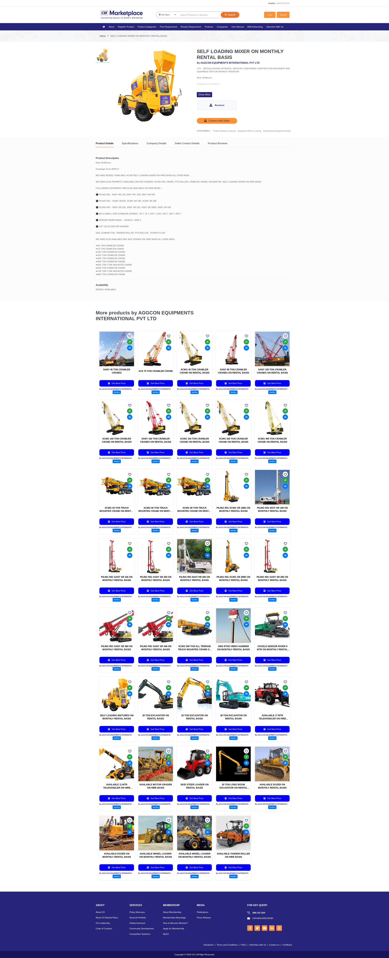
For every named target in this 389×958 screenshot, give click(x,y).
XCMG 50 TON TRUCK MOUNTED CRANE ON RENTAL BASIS (117, 510)
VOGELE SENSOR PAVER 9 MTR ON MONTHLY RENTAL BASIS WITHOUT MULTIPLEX (272, 648)
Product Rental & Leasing (224, 131)
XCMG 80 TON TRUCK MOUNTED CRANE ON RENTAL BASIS (194, 510)
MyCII (166, 934)
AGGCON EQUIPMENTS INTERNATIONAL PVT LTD (230, 63)
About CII (100, 912)
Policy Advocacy (137, 912)
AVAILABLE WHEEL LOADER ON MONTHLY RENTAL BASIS (155, 855)
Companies (222, 27)
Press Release (204, 917)
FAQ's (243, 945)
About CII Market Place (107, 917)
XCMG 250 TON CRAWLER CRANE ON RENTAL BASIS (233, 440)
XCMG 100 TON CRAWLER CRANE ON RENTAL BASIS (117, 440)
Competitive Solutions (139, 934)
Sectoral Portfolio (137, 917)
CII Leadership (103, 923)
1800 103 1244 (283, 3)
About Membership (172, 912)
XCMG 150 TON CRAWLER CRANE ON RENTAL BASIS (194, 440)
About (111, 27)
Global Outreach (137, 923)
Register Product (126, 27)
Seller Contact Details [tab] (187, 143)
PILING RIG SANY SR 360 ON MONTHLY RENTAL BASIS (117, 648)
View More (117, 392)
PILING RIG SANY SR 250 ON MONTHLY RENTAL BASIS (155, 578)
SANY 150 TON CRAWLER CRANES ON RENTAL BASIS (155, 440)
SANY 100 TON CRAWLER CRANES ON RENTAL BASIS (272, 371)
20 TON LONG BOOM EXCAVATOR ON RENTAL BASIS (233, 786)
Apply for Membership (173, 928)
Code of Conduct (104, 928)
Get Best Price (118, 383)
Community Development (141, 928)
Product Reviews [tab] (217, 143)
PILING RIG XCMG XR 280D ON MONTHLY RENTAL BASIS (233, 578)
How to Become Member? (175, 923)
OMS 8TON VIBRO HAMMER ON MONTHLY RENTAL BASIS (233, 648)
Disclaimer (209, 945)
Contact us (274, 945)
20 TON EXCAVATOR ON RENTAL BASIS (155, 717)
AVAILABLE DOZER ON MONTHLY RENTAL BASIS (272, 786)
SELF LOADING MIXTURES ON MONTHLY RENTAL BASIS (117, 717)
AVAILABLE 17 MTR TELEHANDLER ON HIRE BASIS (272, 717)
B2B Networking (255, 27)
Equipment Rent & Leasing (249, 131)
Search (231, 14)
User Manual (237, 27)
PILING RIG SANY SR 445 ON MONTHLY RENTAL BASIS (155, 648)
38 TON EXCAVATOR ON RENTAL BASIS (233, 717)
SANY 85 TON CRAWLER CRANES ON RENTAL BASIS (233, 371)
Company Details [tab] (156, 143)
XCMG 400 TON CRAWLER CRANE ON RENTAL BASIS (272, 440)
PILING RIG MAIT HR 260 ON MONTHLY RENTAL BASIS (194, 578)
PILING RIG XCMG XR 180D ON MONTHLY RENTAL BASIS (233, 509)
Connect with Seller (219, 120)
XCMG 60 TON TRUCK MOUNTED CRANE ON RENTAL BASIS (155, 510)
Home (103, 36)
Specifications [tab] (130, 143)
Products (209, 27)
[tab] (103, 55)
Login (269, 15)
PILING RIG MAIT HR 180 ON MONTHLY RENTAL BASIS (272, 509)
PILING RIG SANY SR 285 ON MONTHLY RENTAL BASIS (272, 578)
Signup (283, 15)
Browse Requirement (191, 27)
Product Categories (147, 27)
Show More (204, 94)
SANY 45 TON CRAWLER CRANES (116, 371)
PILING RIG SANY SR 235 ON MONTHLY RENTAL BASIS (117, 578)
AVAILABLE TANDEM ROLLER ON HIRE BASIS (233, 855)
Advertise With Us (274, 27)
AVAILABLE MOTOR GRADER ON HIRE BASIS (155, 786)
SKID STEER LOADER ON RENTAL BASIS (195, 786)
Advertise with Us (258, 945)
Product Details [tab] (105, 143)
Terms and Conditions (227, 945)
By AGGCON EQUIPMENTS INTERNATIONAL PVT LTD (121, 389)
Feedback (287, 945)
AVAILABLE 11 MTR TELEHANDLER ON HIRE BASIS (116, 786)
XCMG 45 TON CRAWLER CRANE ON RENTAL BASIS (194, 371)
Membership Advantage (174, 917)
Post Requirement (168, 27)
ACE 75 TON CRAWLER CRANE (155, 371)
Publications (202, 912)
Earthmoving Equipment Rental (277, 131)
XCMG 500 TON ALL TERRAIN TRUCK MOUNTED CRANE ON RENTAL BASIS (194, 648)
